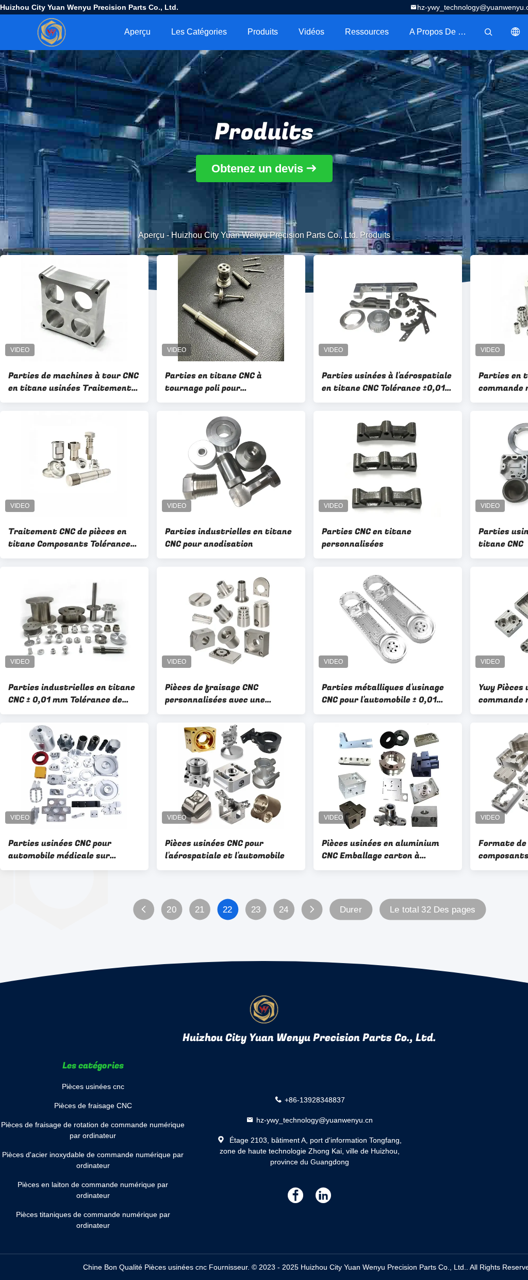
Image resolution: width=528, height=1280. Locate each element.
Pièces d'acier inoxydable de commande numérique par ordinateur (93, 1160)
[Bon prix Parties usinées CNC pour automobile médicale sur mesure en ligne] (74, 776)
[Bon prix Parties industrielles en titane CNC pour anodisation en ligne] (231, 464)
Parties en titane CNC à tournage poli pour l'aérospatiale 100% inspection (228, 382)
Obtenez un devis (257, 168)
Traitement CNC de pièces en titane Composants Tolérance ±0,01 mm (69, 537)
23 (256, 910)
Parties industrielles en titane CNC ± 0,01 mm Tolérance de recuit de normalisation (71, 693)
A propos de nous (442, 31)
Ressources (367, 31)
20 (171, 910)
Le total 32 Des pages (432, 910)
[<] (143, 909)
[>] (311, 909)
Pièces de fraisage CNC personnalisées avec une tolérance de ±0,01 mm (215, 693)
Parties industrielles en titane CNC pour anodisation (228, 537)
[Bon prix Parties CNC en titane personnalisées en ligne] (388, 464)
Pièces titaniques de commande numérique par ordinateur (93, 1219)
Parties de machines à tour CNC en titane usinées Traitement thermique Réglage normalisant (73, 382)
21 (200, 910)
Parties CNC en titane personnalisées (366, 537)
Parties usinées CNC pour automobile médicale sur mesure (59, 849)
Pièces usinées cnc (93, 1086)
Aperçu (137, 31)
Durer (351, 910)
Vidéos (311, 31)
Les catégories (199, 31)
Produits (263, 31)
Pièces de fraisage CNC (93, 1105)
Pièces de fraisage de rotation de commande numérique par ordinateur (93, 1130)
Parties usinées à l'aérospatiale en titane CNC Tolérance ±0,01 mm (387, 382)
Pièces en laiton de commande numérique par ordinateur (93, 1189)
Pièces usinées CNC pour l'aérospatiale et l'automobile (225, 849)
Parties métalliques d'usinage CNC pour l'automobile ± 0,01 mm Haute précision (383, 693)
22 (228, 910)
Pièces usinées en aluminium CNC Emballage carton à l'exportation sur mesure (380, 849)
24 (284, 910)
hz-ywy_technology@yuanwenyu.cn (314, 1120)
